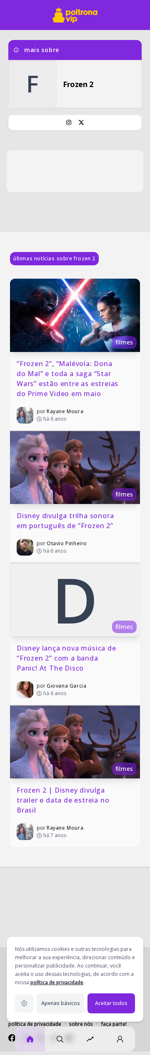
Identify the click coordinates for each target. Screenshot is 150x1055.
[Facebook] (12, 1038)
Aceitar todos (111, 1003)
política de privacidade (56, 982)
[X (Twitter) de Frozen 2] (81, 122)
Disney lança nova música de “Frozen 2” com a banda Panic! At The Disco (67, 658)
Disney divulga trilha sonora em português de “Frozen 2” (66, 520)
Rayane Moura (65, 411)
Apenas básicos (60, 1003)
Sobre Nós (81, 1024)
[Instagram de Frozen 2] (69, 122)
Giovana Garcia (66, 685)
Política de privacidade (34, 1024)
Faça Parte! (114, 1024)
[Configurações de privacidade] (24, 1003)
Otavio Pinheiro (67, 543)
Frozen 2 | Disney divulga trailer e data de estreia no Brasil (64, 800)
